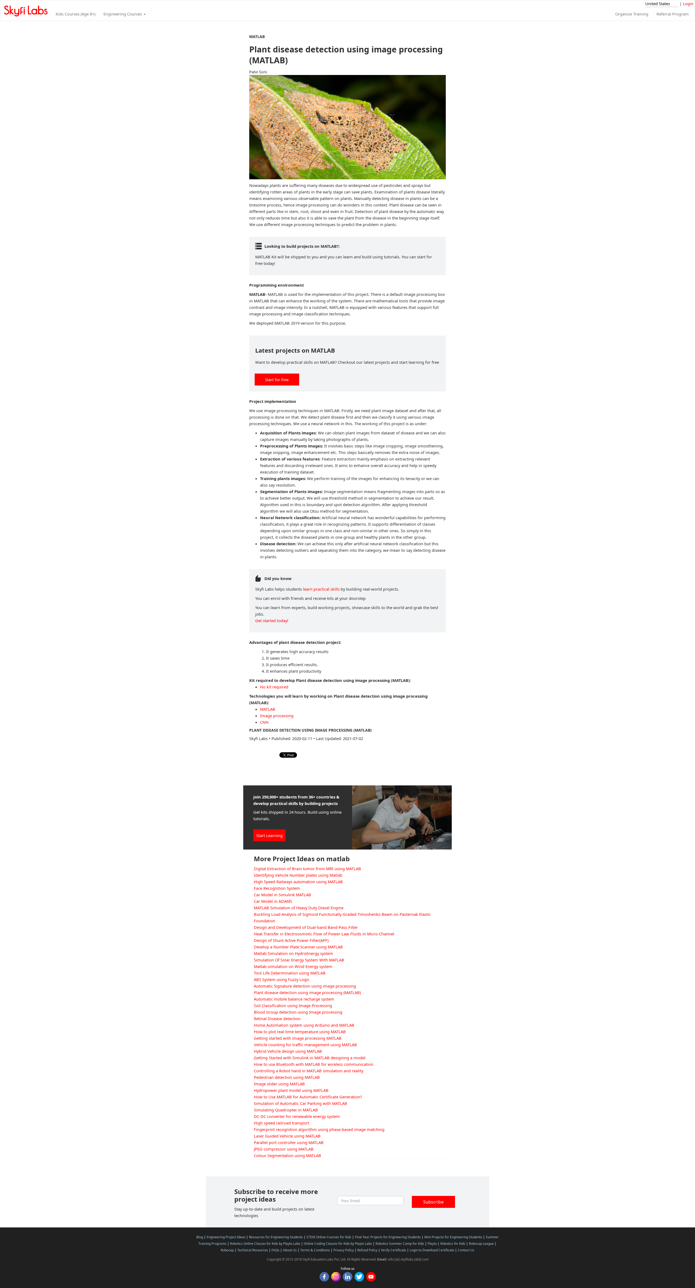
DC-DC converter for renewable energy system (297, 1116)
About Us (290, 1250)
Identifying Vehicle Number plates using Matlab (298, 875)
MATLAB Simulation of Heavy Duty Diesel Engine (298, 907)
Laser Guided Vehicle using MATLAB (287, 1136)
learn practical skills (321, 589)
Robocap (227, 1250)
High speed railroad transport (281, 1123)
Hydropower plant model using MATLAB (291, 1090)
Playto (432, 1243)
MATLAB (267, 709)
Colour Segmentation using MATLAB (287, 1155)
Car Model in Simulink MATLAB (282, 894)
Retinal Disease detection (277, 1018)
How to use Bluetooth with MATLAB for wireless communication (313, 1064)
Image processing (276, 715)
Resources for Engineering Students (276, 1237)
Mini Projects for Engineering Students (453, 1237)
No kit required (274, 687)
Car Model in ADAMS (273, 901)
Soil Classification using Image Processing (293, 1005)
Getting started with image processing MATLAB (298, 1038)
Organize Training (631, 14)
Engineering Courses (123, 14)
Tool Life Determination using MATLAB (290, 973)
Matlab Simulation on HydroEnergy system (293, 953)
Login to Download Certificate (432, 1250)
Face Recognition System (277, 888)
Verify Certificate (393, 1250)
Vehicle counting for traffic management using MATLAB (305, 1044)
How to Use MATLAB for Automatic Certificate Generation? (308, 1096)
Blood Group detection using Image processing (298, 1012)
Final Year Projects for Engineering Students (388, 1237)
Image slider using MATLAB (279, 1083)
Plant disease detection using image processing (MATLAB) (307, 992)
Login (688, 3)
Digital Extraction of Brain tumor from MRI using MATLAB (307, 868)
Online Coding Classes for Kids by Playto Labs (338, 1243)
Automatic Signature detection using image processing (305, 986)
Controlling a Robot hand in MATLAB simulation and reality (308, 1070)
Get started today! (271, 620)
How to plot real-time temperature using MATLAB (300, 1031)
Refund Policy (367, 1250)
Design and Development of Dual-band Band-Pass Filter (306, 927)
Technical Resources (252, 1250)
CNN (264, 722)
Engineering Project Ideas (226, 1237)
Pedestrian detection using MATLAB (287, 1077)
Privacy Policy (343, 1250)
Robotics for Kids (452, 1243)
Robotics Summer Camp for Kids (399, 1243)
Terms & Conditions (315, 1250)
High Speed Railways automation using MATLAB (298, 881)
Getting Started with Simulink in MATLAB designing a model (309, 1057)
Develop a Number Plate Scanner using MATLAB (298, 946)
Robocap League (481, 1243)
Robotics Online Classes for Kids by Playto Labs (265, 1243)
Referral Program (672, 14)
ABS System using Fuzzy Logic (281, 979)
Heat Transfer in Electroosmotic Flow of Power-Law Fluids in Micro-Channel (324, 933)
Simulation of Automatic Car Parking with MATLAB (300, 1103)
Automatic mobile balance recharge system (294, 999)
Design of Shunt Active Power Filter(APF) (291, 940)
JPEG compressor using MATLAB (284, 1149)
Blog (199, 1237)
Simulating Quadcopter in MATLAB (286, 1109)
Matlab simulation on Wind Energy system (293, 966)
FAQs (275, 1250)
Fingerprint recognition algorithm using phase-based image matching (319, 1129)
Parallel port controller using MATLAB (289, 1142)
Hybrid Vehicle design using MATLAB (288, 1051)
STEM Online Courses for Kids (329, 1237)
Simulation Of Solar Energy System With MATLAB (299, 960)
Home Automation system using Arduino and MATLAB (304, 1025)
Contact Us (466, 1250)
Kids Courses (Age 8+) (75, 14)
